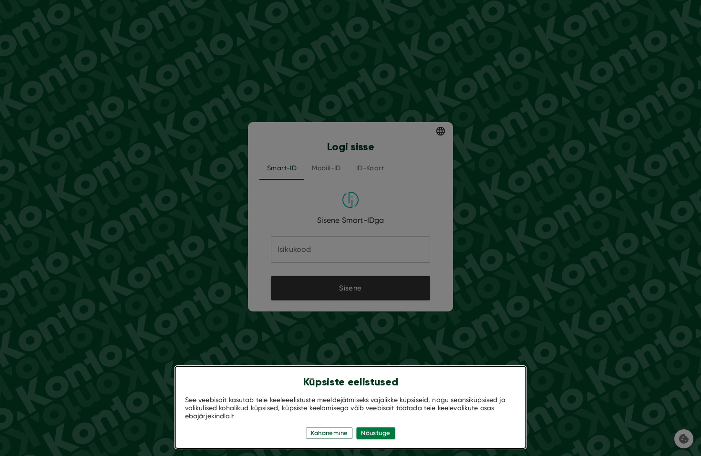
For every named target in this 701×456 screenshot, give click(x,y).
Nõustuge (375, 432)
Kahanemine (329, 432)
